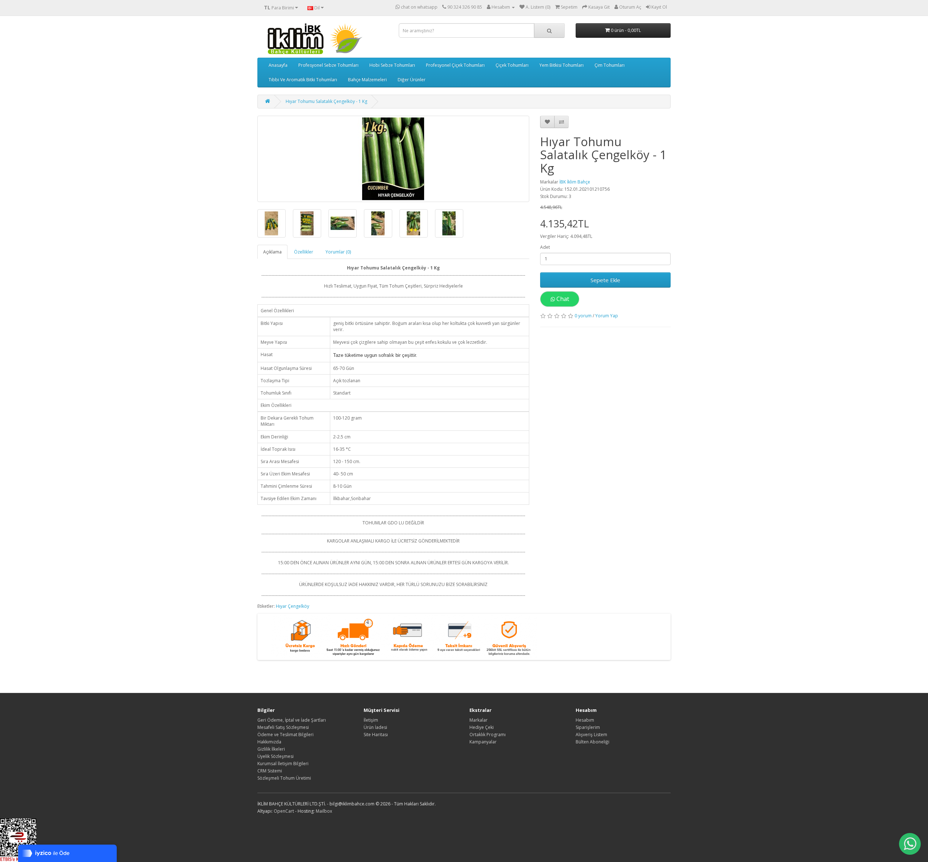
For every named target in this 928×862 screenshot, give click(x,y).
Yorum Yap (606, 316)
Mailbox (324, 811)
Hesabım (585, 720)
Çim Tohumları (609, 65)
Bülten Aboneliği (592, 742)
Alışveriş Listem (591, 734)
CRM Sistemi (269, 771)
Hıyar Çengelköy (292, 606)
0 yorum (583, 316)
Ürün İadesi (375, 727)
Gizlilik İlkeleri (271, 749)
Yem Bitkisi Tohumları (561, 65)
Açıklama (272, 252)
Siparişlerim (588, 727)
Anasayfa (278, 65)
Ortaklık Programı (487, 734)
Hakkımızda (269, 742)
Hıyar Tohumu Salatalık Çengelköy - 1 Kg (326, 101)
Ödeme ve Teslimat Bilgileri (285, 734)
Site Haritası (376, 734)
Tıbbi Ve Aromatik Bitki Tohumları (303, 80)
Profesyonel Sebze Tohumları (328, 65)
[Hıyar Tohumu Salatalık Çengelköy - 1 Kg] (393, 159)
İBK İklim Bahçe (574, 182)
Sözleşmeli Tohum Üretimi (284, 778)
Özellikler (303, 252)
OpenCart (284, 811)
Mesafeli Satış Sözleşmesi (283, 727)
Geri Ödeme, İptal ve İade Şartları (291, 720)
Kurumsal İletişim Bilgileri (282, 763)
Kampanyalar (483, 742)
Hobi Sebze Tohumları (392, 65)
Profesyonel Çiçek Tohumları (455, 65)
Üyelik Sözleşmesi (275, 756)
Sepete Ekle (605, 280)
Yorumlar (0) (338, 252)
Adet (545, 247)
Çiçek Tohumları (512, 65)
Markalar (478, 720)
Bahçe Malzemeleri (367, 80)
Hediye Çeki (481, 727)
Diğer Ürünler (412, 80)
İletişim (371, 720)
